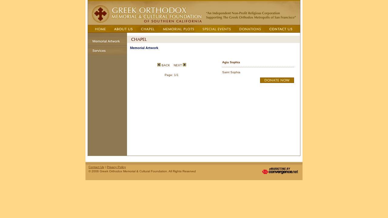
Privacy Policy (116, 167)
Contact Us (96, 167)
